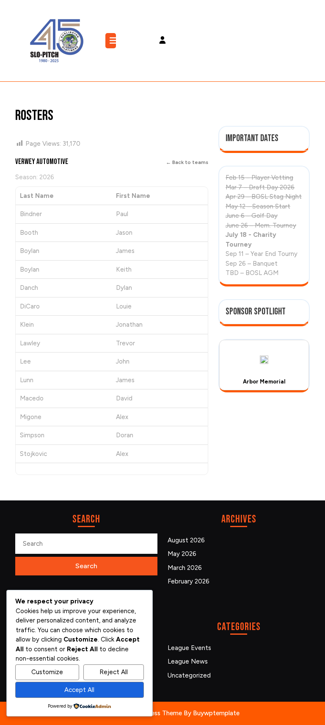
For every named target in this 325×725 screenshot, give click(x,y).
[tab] (111, 40)
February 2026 (188, 581)
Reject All (113, 672)
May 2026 (182, 554)
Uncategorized (189, 675)
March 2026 (185, 568)
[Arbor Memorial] (264, 359)
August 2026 (186, 540)
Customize (47, 672)
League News (188, 661)
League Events (189, 648)
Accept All (79, 690)
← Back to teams (187, 162)
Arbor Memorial (264, 381)
